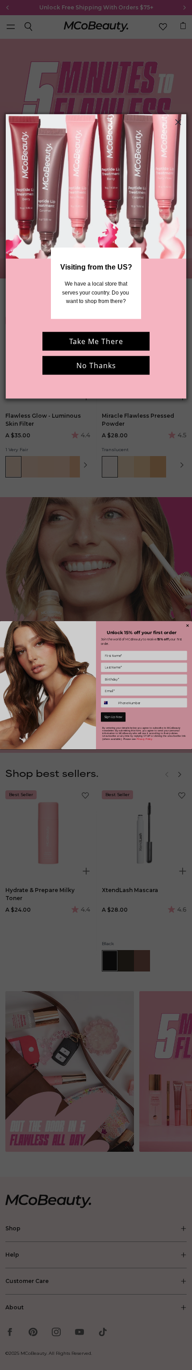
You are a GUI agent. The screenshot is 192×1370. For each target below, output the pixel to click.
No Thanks (96, 365)
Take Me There (96, 341)
